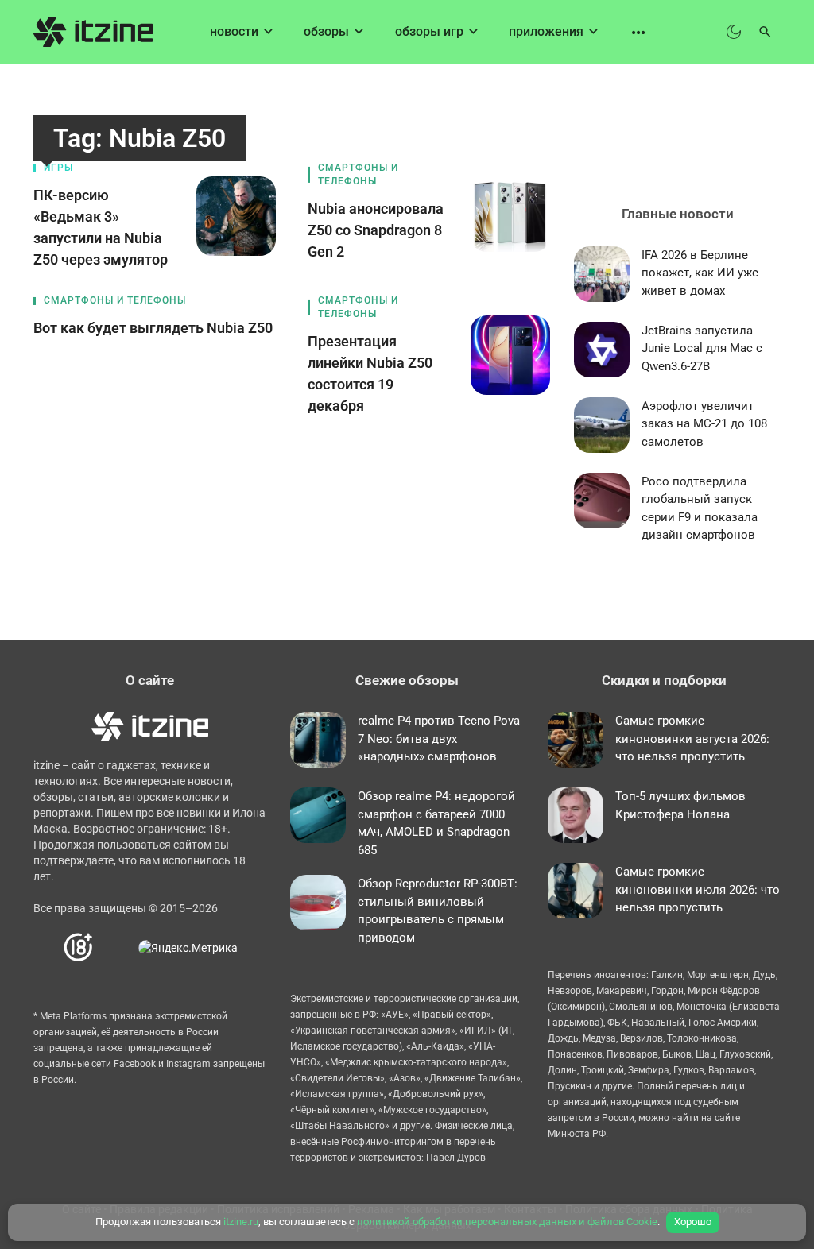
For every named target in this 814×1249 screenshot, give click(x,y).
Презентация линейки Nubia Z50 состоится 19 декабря (370, 373)
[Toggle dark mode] (734, 32)
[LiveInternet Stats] (116, 947)
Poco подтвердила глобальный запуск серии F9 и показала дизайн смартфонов (700, 508)
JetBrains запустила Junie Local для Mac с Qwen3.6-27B (702, 348)
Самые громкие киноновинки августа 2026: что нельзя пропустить (692, 738)
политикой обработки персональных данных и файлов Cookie (507, 1222)
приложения (546, 31)
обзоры (326, 31)
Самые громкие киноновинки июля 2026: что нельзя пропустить (697, 889)
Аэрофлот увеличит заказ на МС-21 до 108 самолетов (704, 424)
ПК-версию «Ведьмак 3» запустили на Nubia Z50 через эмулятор (100, 227)
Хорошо (692, 1222)
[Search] (765, 32)
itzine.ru (240, 1222)
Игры (58, 167)
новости (234, 31)
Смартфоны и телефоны (358, 174)
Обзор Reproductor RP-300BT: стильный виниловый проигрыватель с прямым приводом (437, 910)
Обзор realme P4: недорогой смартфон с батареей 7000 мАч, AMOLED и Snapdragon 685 (436, 823)
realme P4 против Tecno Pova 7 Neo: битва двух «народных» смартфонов (439, 738)
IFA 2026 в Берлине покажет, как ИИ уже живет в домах (700, 273)
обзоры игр (429, 31)
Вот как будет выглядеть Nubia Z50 (153, 327)
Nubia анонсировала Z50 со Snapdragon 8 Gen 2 (376, 230)
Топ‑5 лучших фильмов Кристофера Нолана (680, 805)
